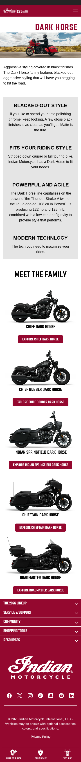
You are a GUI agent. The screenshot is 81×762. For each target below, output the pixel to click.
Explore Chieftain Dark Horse (40, 528)
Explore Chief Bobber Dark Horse (40, 402)
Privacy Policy (40, 736)
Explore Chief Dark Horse (40, 339)
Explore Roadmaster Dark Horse (40, 590)
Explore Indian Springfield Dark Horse (40, 465)
